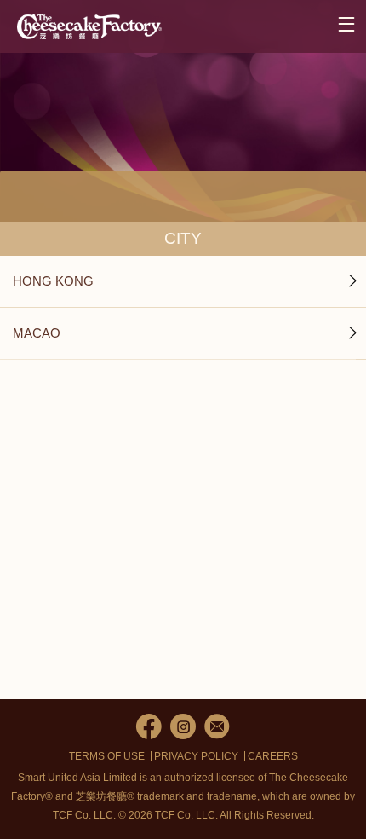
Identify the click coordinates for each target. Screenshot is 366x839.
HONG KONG (53, 281)
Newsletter (217, 726)
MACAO (36, 333)
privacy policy (196, 756)
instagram (183, 726)
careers (273, 756)
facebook (149, 726)
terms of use (107, 756)
